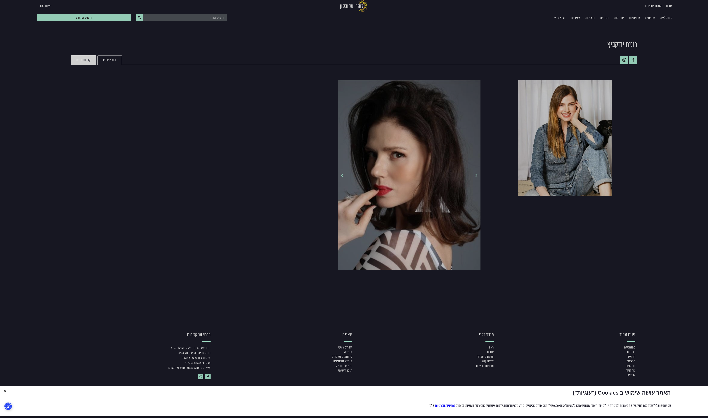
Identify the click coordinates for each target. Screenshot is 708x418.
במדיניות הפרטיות (445, 406)
